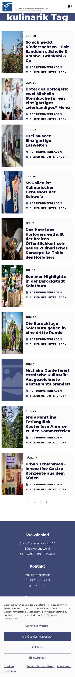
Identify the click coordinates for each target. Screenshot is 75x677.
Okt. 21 (31, 35)
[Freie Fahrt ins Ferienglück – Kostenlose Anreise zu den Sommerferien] (12, 427)
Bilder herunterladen (48, 72)
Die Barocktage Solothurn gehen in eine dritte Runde (46, 328)
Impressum (64, 666)
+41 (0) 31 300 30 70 (37, 580)
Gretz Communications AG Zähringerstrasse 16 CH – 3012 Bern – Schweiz (37, 549)
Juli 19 (30, 270)
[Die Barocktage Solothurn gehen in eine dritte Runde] (12, 333)
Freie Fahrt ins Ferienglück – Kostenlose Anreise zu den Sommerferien (48, 424)
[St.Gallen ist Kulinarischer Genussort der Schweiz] (12, 192)
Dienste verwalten (36, 625)
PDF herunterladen (45, 67)
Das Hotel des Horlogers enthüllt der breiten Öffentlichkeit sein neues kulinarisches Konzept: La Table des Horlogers (47, 243)
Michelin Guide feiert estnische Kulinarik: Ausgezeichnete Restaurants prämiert (48, 377)
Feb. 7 (30, 223)
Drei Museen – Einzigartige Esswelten (40, 140)
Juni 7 (30, 364)
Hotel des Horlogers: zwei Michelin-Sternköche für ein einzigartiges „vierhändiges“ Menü (48, 98)
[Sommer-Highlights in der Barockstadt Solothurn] (12, 286)
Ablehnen (37, 647)
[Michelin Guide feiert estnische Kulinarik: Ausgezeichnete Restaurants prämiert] (12, 380)
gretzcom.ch (37, 585)
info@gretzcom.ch (37, 575)
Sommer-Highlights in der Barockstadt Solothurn (46, 281)
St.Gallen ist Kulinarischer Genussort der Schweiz (41, 190)
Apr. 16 (31, 176)
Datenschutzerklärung (41, 666)
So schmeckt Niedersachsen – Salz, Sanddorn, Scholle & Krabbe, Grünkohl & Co (48, 51)
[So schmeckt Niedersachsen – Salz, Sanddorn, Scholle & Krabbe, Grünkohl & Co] (12, 52)
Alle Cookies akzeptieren (37, 636)
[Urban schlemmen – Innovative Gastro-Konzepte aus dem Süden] (12, 474)
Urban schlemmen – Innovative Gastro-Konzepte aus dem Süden (46, 471)
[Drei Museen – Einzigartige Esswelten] (12, 146)
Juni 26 (31, 317)
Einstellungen (37, 657)
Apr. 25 (31, 129)
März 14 (32, 457)
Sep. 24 (31, 82)
